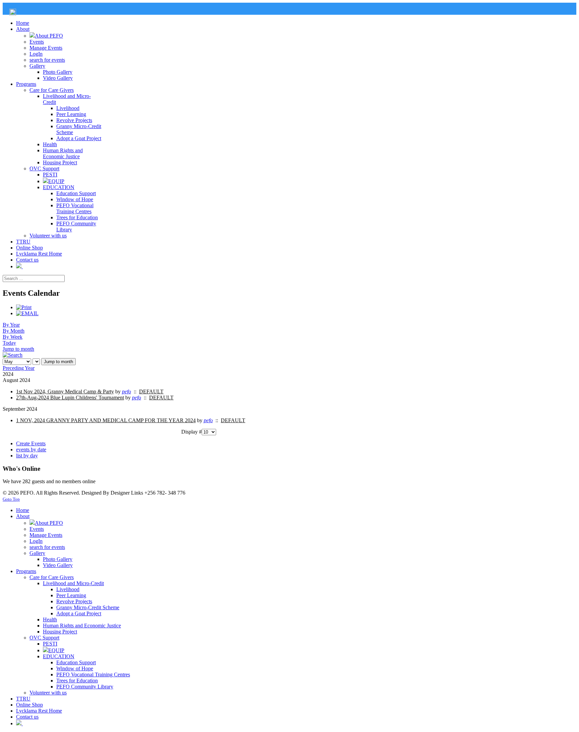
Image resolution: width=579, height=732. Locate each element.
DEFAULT (151, 391)
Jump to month (18, 349)
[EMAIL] (27, 313)
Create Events (31, 443)
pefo (126, 391)
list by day (27, 455)
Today (9, 343)
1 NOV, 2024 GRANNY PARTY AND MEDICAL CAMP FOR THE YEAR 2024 (106, 420)
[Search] (12, 355)
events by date (31, 449)
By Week (12, 337)
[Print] (23, 307)
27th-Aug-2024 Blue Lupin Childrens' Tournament (70, 397)
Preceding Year (19, 368)
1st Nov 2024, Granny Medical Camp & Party (65, 391)
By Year (11, 325)
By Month (13, 331)
